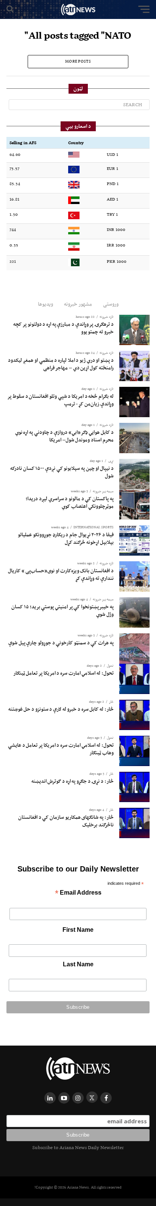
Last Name (78, 964)
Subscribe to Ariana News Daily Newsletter (78, 1147)
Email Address (78, 893)
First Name (78, 929)
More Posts (78, 61)
